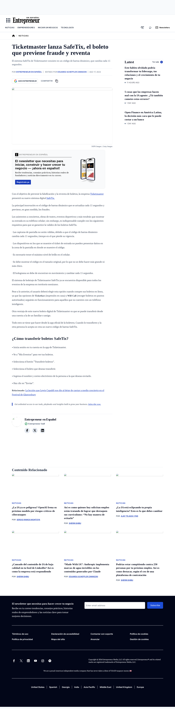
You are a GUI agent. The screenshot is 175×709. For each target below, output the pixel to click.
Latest (129, 62)
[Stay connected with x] (34, 430)
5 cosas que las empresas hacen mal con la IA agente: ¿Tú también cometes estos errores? (144, 95)
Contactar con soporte (102, 634)
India (76, 687)
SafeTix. (51, 198)
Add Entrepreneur (27, 81)
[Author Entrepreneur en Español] (17, 426)
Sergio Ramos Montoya (28, 520)
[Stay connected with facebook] (27, 430)
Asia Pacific (89, 687)
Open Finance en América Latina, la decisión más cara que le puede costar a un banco (143, 116)
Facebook (14, 660)
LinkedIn (28, 660)
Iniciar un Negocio (48, 27)
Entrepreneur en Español (29, 72)
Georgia (66, 687)
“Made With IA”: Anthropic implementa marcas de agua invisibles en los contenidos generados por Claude (86, 568)
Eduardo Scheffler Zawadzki (72, 72)
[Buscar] (142, 27)
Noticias (9, 27)
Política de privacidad (22, 639)
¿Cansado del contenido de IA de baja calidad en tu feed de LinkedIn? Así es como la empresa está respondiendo (33, 568)
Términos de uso (20, 634)
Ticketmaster (97, 193)
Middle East (105, 687)
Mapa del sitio (58, 639)
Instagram (42, 660)
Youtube (35, 660)
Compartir (47, 81)
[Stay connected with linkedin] (42, 430)
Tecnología (67, 27)
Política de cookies (139, 634)
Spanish (53, 687)
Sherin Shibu (75, 523)
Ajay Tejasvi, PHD (129, 516)
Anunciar (95, 639)
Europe (140, 687)
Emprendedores (26, 27)
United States (37, 687)
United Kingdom (124, 687)
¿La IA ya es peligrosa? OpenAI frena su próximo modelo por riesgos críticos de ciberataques (34, 511)
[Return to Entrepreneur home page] (26, 20)
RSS (49, 660)
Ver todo (155, 62)
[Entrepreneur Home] (13, 35)
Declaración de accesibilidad (65, 634)
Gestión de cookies (139, 639)
